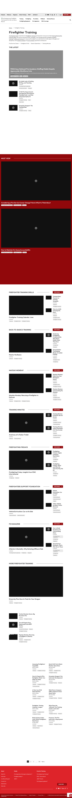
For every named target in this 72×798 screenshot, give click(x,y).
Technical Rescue (12, 515)
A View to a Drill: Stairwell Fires (37, 690)
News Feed (25, 76)
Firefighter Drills (17, 321)
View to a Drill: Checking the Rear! (57, 310)
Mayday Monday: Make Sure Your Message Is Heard (58, 377)
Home (10, 28)
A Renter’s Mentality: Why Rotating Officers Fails (26, 549)
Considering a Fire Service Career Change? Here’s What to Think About (26, 203)
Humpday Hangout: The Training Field (26, 106)
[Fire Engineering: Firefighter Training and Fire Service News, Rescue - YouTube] (48, 14)
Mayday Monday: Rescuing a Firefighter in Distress (23, 396)
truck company (31, 40)
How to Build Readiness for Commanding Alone (57, 530)
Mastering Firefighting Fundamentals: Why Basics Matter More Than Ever (57, 338)
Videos (29, 110)
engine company (21, 40)
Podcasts (30, 88)
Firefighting (55, 345)
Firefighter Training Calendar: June (21, 317)
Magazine (29, 552)
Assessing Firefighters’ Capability (38, 665)
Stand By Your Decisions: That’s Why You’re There (58, 545)
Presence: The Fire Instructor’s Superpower (56, 718)
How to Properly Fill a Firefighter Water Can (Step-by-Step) (38, 677)
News (21, 76)
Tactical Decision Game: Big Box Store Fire (27, 614)
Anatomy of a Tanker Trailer (19, 435)
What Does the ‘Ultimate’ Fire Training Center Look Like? (55, 707)
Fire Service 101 (43, 37)
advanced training (18, 39)
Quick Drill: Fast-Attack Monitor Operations (55, 665)
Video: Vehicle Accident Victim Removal (57, 505)
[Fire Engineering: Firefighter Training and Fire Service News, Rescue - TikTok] (54, 14)
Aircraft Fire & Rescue (23, 629)
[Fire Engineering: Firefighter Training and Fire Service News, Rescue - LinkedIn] (52, 14)
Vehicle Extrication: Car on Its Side (21, 511)
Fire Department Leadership (24, 86)
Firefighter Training (14, 76)
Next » (43, 761)
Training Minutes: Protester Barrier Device (58, 415)
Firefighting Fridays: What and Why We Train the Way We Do (58, 467)
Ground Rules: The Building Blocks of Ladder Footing (58, 352)
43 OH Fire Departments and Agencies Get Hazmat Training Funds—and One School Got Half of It (26, 94)
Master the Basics (15, 355)
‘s (13, 35)
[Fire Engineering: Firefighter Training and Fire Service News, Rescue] (9, 20)
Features (11, 321)
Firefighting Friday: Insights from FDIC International (22, 473)
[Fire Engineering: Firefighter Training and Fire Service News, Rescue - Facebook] (50, 14)
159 (39, 761)
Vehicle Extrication (20, 515)
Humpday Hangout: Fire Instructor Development (56, 677)
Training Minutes (17, 438)
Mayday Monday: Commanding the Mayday (58, 390)
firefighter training (30, 35)
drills (34, 37)
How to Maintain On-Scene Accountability (15, 250)
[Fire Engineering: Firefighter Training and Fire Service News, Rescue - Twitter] (56, 14)
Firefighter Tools (56, 359)
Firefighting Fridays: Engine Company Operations (57, 454)
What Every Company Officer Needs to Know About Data (55, 691)
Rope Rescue (40, 725)
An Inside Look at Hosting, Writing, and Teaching (26, 82)
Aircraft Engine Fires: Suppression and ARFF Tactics (25, 624)
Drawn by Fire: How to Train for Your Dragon (24, 599)
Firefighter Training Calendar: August (37, 706)
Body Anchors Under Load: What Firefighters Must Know (39, 719)
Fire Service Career (23, 88)
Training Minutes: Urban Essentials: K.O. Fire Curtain (58, 428)
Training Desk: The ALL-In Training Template (57, 299)
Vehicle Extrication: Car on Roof (57, 492)
